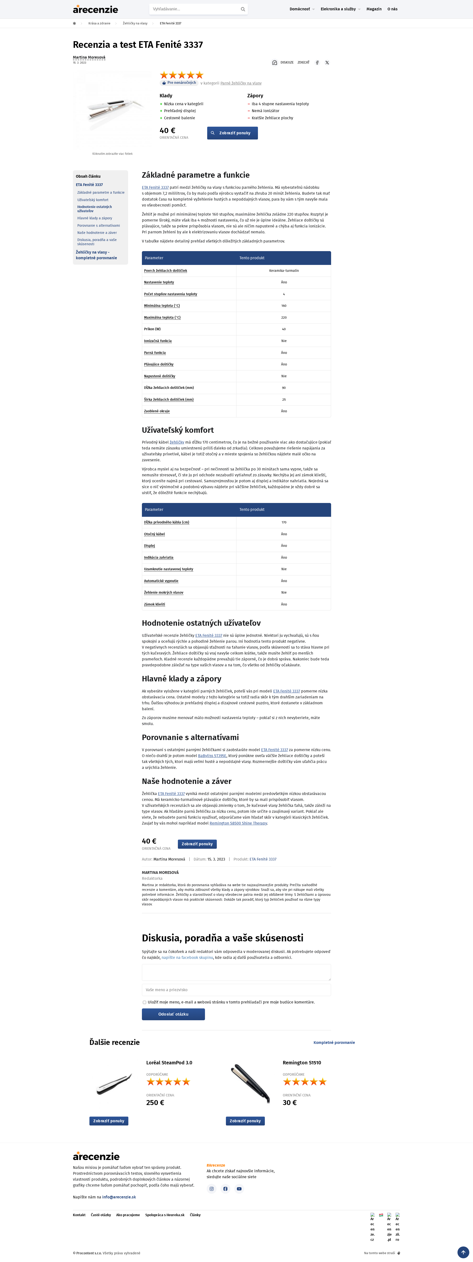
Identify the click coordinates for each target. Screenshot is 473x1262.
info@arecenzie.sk (119, 1197)
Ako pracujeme (128, 1215)
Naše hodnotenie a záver (97, 233)
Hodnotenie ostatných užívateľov (94, 209)
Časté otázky (101, 1215)
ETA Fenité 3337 (89, 185)
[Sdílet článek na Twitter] (327, 63)
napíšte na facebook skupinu (187, 958)
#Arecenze (216, 1165)
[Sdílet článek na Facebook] (317, 63)
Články (195, 1215)
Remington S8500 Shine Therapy (238, 823)
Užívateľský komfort (92, 200)
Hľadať (244, 9)
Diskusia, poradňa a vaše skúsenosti (97, 242)
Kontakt (79, 1215)
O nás (393, 9)
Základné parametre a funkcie (101, 192)
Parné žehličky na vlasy (241, 83)
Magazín (374, 9)
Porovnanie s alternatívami (98, 225)
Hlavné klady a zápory (94, 218)
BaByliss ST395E (212, 756)
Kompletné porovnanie (334, 1043)
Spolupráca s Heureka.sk (165, 1215)
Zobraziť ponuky (235, 133)
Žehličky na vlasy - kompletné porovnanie (96, 255)
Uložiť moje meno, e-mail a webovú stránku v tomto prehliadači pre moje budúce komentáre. (231, 1002)
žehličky (177, 442)
